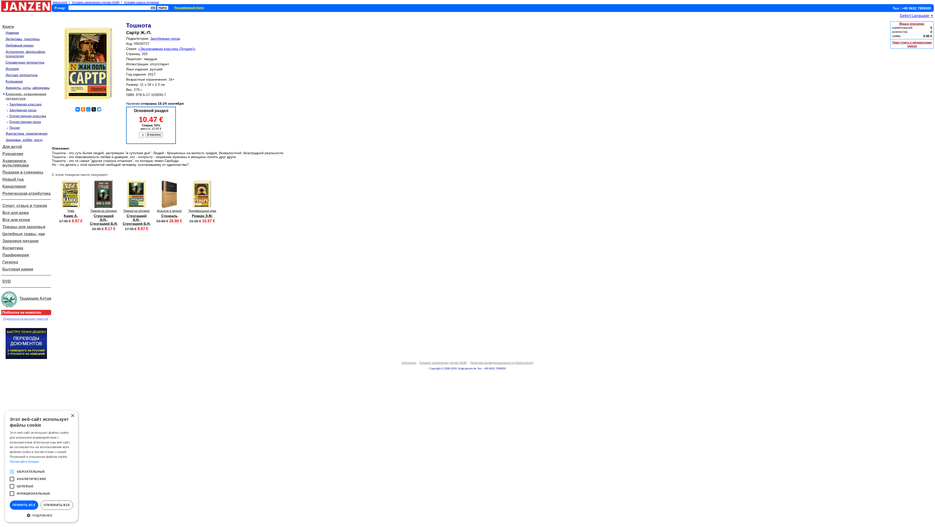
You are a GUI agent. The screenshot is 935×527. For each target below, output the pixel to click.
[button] (41, 515)
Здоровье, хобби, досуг (24, 140)
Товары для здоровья (23, 227)
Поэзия (14, 128)
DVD (6, 281)
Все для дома (15, 213)
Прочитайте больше (24, 461)
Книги (8, 27)
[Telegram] (99, 109)
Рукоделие (12, 154)
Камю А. (71, 216)
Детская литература (21, 75)
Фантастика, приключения (26, 133)
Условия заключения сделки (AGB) (96, 2)
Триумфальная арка (202, 211)
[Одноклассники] (83, 109)
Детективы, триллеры (23, 39)
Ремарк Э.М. (202, 216)
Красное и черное (169, 211)
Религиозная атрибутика (26, 193)
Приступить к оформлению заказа (912, 44)
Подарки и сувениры (22, 172)
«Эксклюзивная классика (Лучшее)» (167, 49)
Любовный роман (20, 45)
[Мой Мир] (88, 109)
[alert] (41, 466)
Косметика (12, 248)
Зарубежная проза (22, 110)
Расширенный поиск (189, 7)
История (12, 69)
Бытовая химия (17, 269)
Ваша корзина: (912, 24)
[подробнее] (71, 207)
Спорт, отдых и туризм (24, 206)
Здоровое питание (20, 241)
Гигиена (10, 262)
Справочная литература (25, 62)
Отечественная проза (25, 122)
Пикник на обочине (104, 211)
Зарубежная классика (25, 104)
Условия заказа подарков (141, 2)
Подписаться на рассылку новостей (25, 318)
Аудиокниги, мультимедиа (15, 163)
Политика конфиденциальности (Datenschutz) (501, 363)
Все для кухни (16, 220)
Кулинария (14, 81)
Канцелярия (14, 186)
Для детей (12, 147)
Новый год (13, 179)
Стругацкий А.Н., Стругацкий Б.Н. (104, 220)
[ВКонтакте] (77, 109)
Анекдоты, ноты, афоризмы (28, 88)
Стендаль (169, 216)
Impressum (60, 2)
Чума (70, 211)
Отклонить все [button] (57, 505)
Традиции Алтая (35, 298)
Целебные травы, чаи (23, 234)
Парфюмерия (15, 255)
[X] (94, 109)
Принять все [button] (24, 505)
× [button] (72, 416)
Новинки (12, 33)
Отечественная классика (27, 116)
